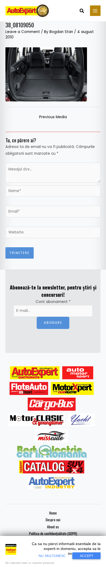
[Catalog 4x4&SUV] (52, 466)
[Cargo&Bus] (51, 404)
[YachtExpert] (81, 419)
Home (53, 513)
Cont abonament (53, 301)
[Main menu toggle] (95, 10)
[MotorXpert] (72, 388)
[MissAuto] (52, 435)
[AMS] (77, 372)
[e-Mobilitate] (52, 451)
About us (53, 526)
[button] (82, 11)
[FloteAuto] (29, 388)
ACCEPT (86, 556)
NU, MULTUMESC (52, 556)
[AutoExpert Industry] (51, 482)
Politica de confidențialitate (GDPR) (53, 533)
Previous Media (53, 117)
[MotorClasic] (36, 419)
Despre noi (53, 519)
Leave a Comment (22, 31)
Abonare (53, 323)
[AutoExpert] (35, 372)
